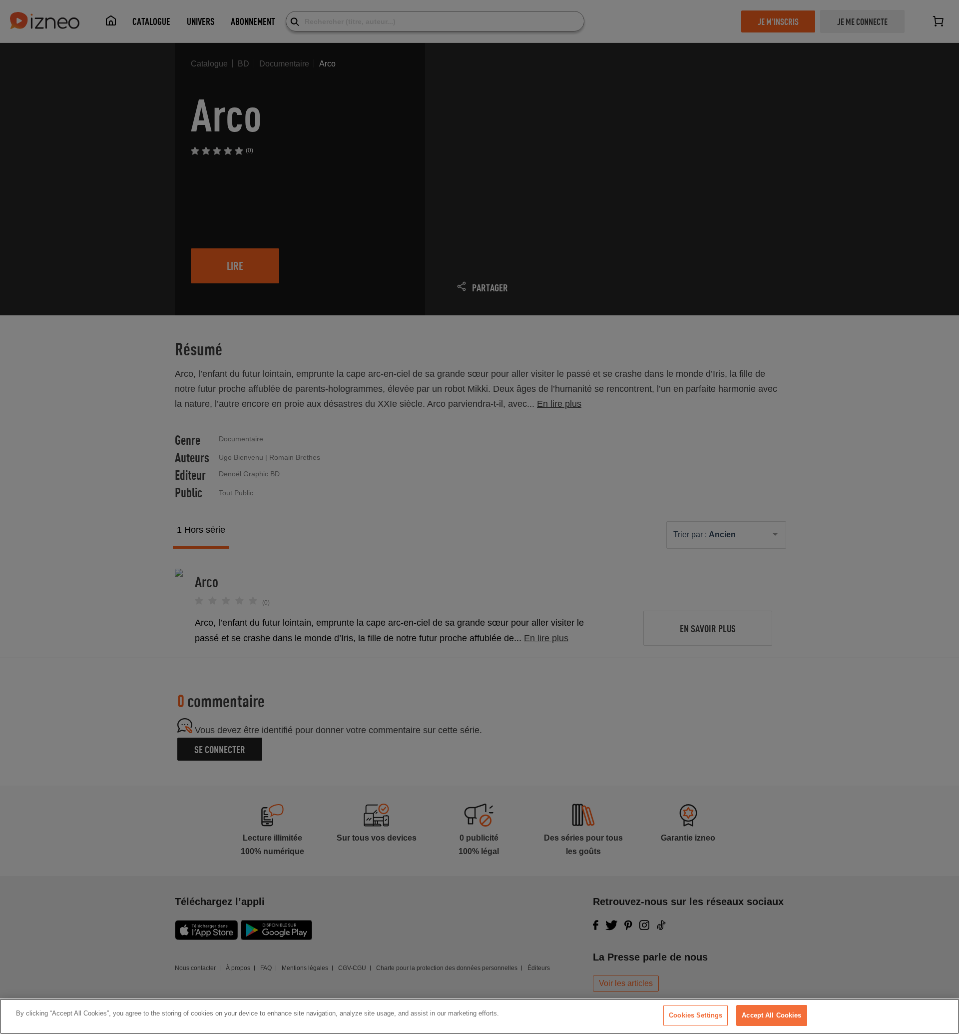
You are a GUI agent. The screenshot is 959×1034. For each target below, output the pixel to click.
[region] (479, 1016)
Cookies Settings (695, 1015)
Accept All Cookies (771, 1015)
